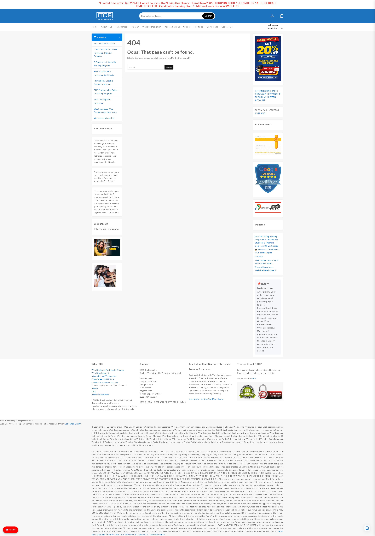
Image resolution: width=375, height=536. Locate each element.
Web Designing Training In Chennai (108, 370)
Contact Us (143, 534)
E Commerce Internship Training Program (105, 64)
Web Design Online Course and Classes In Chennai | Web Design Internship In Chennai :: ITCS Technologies (171, 416)
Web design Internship (104, 43)
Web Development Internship (102, 101)
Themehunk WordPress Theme (247, 416)
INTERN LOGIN (262, 91)
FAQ (94, 391)
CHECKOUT (260, 94)
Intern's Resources (100, 394)
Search (208, 16)
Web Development (100, 373)
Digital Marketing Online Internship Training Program (105, 52)
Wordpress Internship (104, 118)
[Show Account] (272, 16)
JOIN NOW (260, 113)
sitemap (258, 256)
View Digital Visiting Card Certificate (206, 399)
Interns (95, 388)
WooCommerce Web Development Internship (105, 110)
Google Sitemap (157, 534)
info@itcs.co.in (275, 28)
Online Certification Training (105, 382)
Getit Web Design (72, 424)
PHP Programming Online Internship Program (106, 92)
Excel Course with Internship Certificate (104, 73)
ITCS (253, 378)
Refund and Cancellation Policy (122, 534)
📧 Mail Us (11, 530)
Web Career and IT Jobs (103, 379)
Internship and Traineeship (104, 376)
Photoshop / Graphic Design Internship (103, 82)
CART (274, 91)
